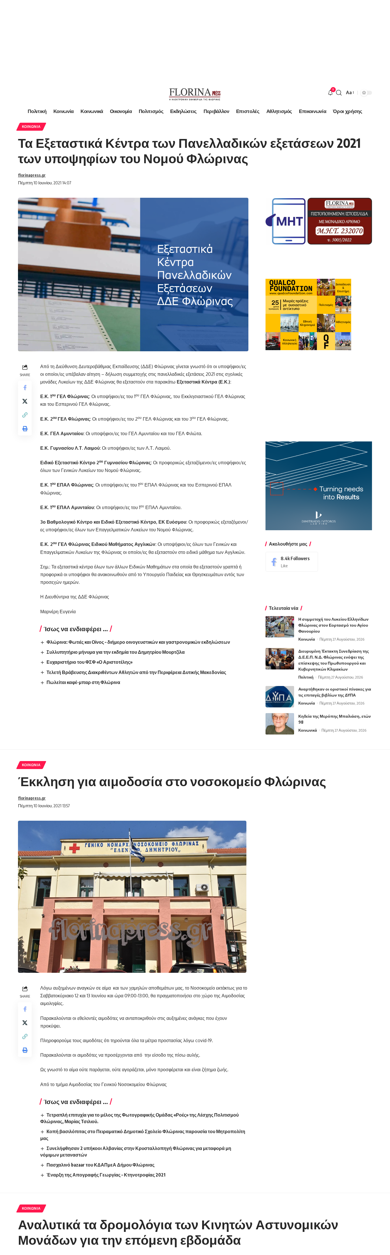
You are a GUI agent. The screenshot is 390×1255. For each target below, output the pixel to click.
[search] (339, 93)
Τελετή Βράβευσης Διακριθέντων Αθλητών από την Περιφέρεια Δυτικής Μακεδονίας (136, 672)
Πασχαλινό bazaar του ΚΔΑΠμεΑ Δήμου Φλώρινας (100, 1165)
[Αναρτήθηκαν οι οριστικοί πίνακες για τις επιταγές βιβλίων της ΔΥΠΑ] (280, 696)
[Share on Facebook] (25, 387)
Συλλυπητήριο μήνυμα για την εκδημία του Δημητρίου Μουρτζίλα (116, 652)
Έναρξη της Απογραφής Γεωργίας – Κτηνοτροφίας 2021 (106, 1175)
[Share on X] (25, 401)
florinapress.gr (32, 174)
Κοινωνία (31, 126)
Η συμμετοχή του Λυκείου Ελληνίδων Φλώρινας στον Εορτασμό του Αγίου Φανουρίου (333, 625)
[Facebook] (292, 562)
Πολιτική (305, 677)
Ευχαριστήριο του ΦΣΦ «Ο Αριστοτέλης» (89, 662)
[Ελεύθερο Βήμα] (195, 92)
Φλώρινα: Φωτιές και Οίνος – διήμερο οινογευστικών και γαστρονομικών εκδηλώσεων (138, 642)
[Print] (25, 428)
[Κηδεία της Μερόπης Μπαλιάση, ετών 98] (280, 724)
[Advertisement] (171, 40)
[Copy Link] (25, 414)
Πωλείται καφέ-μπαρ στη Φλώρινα (83, 682)
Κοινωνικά (307, 730)
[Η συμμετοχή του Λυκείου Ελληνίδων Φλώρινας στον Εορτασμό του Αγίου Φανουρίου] (280, 626)
